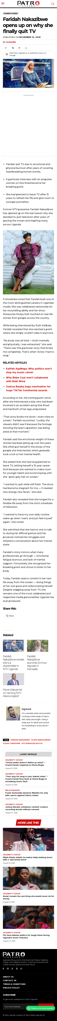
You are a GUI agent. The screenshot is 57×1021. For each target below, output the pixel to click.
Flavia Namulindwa (41, 740)
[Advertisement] (28, 125)
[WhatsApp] (26, 48)
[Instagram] (7, 968)
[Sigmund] (13, 718)
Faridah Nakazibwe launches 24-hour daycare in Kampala (37, 663)
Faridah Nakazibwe (20, 740)
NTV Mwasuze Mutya (32, 743)
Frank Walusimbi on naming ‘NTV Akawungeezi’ (12, 693)
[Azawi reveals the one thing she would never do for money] (28, 878)
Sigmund (11, 42)
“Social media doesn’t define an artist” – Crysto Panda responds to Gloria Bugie (25, 763)
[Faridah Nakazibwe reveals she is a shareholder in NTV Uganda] (13, 646)
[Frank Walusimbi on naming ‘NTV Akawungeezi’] (13, 679)
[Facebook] (6, 48)
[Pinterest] (19, 48)
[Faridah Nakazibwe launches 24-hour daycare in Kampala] (37, 646)
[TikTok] (12, 968)
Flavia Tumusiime (11, 743)
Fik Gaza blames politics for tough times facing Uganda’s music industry (26, 936)
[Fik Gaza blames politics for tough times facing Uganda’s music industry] (28, 917)
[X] (12, 48)
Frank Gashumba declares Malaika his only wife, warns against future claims (26, 794)
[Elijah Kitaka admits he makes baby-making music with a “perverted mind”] (28, 839)
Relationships (12, 790)
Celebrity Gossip (11, 13)
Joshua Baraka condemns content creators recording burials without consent (26, 808)
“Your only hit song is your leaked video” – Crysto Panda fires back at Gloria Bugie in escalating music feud (26, 779)
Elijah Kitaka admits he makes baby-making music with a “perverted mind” (27, 858)
